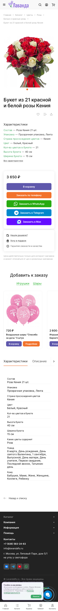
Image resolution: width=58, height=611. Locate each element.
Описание (39, 361)
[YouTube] (20, 567)
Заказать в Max (32, 221)
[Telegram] (13, 567)
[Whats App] (26, 567)
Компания (9, 522)
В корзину (29, 186)
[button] (27, 89)
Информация (11, 527)
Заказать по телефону (29, 195)
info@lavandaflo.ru (13, 548)
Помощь (9, 532)
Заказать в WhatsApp (31, 203)
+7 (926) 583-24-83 (15, 544)
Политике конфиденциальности (19, 592)
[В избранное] (38, 114)
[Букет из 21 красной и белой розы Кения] (29, 61)
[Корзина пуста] (53, 4)
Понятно (36, 596)
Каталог (8, 516)
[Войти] (46, 4)
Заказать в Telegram (32, 212)
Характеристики (16, 361)
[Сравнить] (45, 114)
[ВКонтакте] (7, 567)
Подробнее (31, 344)
